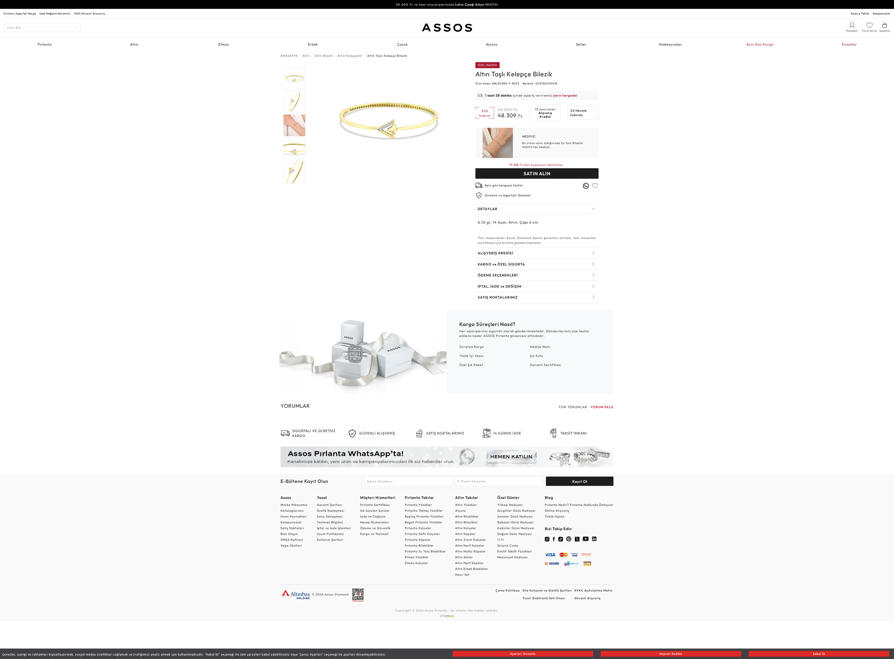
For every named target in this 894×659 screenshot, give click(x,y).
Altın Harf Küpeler (469, 563)
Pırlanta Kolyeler (418, 528)
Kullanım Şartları (330, 539)
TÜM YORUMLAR (573, 407)
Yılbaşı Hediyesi (510, 505)
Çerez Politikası (508, 590)
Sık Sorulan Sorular (375, 510)
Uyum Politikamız (330, 534)
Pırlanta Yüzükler (418, 505)
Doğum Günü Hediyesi (514, 534)
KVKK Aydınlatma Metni (593, 590)
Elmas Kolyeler (416, 563)
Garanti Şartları (329, 505)
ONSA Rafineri (292, 539)
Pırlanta (45, 44)
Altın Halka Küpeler (470, 551)
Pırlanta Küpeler (418, 539)
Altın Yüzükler (466, 505)
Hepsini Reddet (671, 654)
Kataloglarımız (292, 510)
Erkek (313, 44)
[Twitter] (577, 539)
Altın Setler (464, 557)
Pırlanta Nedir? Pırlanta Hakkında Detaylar (579, 505)
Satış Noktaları (292, 528)
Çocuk (402, 44)
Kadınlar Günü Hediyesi (515, 528)
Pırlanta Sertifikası (375, 505)
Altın (134, 44)
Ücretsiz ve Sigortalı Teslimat (508, 195)
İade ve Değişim (373, 516)
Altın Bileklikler (467, 516)
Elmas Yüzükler (417, 557)
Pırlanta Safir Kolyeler (422, 534)
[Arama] (75, 27)
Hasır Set (462, 574)
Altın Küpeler (465, 534)
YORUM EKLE (602, 407)
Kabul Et (819, 654)
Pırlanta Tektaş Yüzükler (424, 510)
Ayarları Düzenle (523, 654)
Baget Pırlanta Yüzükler (423, 522)
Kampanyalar (882, 13)
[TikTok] (560, 539)
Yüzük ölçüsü (555, 516)
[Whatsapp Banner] (447, 457)
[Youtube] (586, 540)
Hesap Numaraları (374, 522)
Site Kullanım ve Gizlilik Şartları (547, 590)
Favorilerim (869, 30)
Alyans (492, 44)
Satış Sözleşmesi (330, 516)
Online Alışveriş (557, 510)
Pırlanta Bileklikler (419, 545)
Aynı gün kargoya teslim (504, 185)
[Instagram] (547, 539)
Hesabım (852, 31)
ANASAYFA (289, 55)
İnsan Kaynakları (294, 516)
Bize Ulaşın (289, 534)
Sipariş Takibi (860, 13)
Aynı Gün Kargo (760, 44)
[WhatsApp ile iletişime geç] (585, 186)
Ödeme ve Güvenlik (375, 528)
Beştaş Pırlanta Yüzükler (424, 516)
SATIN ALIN (537, 173)
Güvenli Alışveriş (587, 598)
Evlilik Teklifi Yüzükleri (514, 551)
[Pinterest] (569, 540)
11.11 (500, 539)
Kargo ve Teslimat (374, 534)
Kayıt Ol (579, 481)
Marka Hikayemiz (294, 505)
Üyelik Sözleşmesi (330, 510)
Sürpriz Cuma (507, 545)
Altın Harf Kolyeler (469, 545)
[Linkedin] (594, 540)
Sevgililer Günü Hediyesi (516, 510)
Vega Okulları (291, 545)
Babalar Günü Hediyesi (515, 522)
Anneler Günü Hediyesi (515, 516)
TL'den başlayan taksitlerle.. (537, 165)
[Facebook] (554, 540)
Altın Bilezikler (466, 522)
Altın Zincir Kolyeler (470, 539)
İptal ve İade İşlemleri (334, 528)
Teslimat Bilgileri (330, 522)
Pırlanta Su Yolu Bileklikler (425, 551)
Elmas (223, 44)
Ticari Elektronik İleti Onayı (543, 598)
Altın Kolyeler (465, 528)
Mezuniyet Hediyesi (512, 557)
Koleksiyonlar (670, 44)
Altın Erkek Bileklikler (471, 569)
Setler (581, 44)
